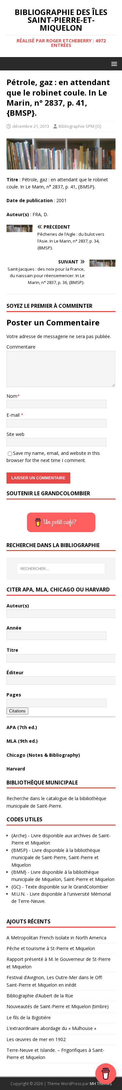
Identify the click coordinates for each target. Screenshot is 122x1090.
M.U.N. (18, 894)
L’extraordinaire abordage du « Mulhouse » (51, 1028)
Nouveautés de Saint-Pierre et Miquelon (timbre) (58, 1006)
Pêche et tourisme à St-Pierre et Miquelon (51, 948)
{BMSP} (19, 850)
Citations (17, 711)
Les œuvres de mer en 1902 (36, 1039)
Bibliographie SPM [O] (80, 126)
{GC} (16, 887)
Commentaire (21, 347)
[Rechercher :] (61, 568)
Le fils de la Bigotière (29, 1017)
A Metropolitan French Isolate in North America (56, 937)
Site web (15, 434)
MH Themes (101, 1083)
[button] (113, 63)
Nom (12, 396)
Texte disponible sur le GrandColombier (66, 887)
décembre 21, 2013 (30, 126)
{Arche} (19, 835)
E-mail (14, 415)
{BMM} (18, 872)
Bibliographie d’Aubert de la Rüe (40, 996)
